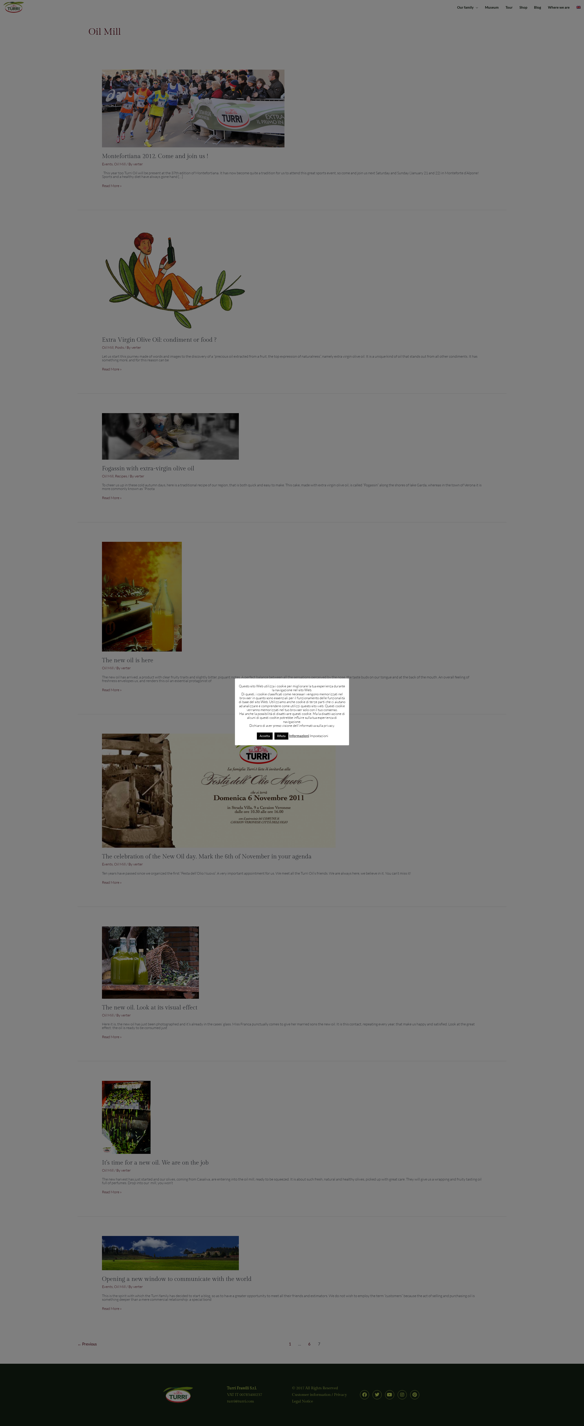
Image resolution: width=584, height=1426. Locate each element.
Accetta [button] (265, 736)
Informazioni (299, 736)
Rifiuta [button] (281, 736)
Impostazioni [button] (319, 736)
